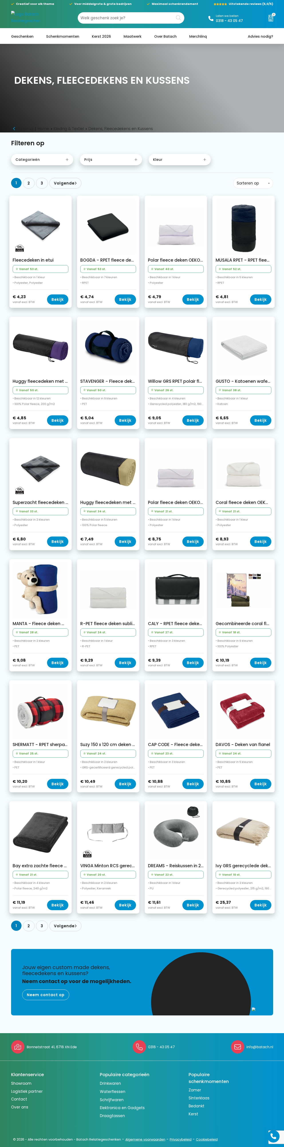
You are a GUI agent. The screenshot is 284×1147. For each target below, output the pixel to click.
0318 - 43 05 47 (229, 21)
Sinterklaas (199, 1098)
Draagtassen (112, 1115)
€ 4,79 (159, 299)
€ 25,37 (227, 905)
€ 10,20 (24, 784)
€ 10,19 (227, 662)
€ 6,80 (24, 541)
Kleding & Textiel (68, 128)
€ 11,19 (24, 905)
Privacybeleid (180, 1139)
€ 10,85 (227, 784)
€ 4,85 (24, 420)
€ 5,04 (91, 420)
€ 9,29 (91, 662)
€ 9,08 (24, 662)
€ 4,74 (91, 299)
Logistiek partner (27, 1091)
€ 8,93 (227, 541)
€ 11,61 (159, 905)
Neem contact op (46, 994)
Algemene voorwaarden (145, 1139)
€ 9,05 (159, 420)
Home (43, 128)
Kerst (193, 1114)
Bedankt (196, 1106)
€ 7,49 (91, 541)
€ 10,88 (159, 784)
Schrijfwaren (112, 1099)
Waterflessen (112, 1091)
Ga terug (25, 128)
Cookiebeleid (207, 1139)
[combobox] (126, 18)
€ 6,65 (227, 420)
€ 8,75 (159, 541)
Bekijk (57, 299)
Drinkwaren (110, 1083)
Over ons (19, 1107)
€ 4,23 (24, 299)
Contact (19, 1099)
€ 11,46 (91, 905)
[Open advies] (273, 1136)
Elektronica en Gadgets (122, 1107)
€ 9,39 (159, 662)
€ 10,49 (91, 784)
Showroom (21, 1083)
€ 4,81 (227, 299)
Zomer (195, 1090)
